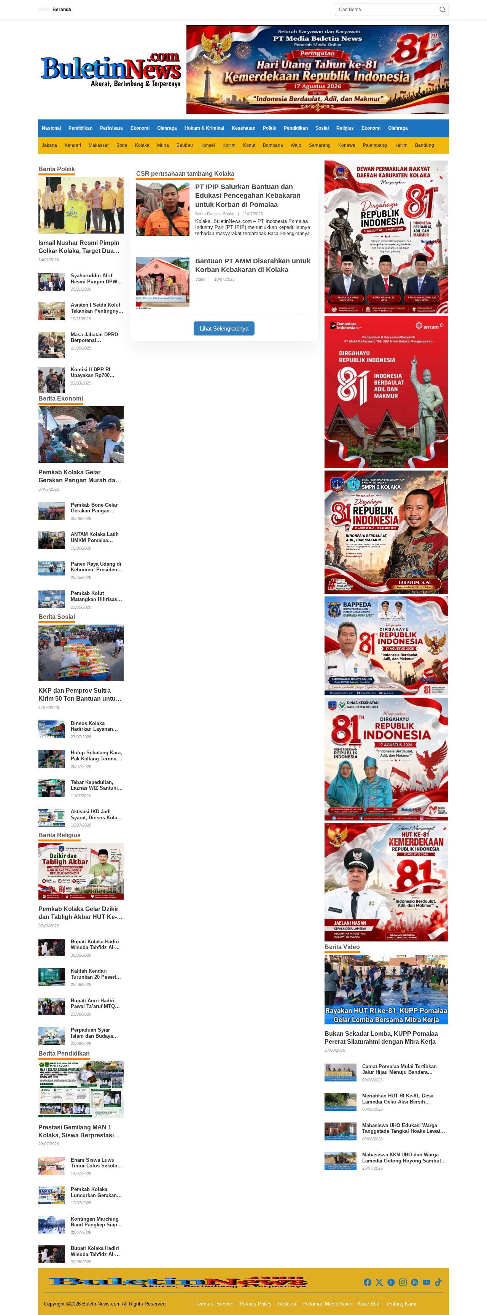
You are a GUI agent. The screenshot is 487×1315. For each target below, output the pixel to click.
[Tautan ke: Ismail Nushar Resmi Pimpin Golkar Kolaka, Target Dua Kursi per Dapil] (81, 205)
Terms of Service (214, 1304)
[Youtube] (426, 1282)
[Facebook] (367, 1282)
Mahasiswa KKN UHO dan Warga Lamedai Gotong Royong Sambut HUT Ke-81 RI (401, 1158)
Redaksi (287, 1304)
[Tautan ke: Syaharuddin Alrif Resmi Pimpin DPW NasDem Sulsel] (51, 281)
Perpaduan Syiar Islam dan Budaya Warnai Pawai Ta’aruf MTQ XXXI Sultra (95, 1033)
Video (200, 279)
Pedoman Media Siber (326, 1304)
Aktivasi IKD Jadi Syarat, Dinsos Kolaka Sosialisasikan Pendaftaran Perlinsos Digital (97, 814)
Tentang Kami (401, 1304)
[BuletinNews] (112, 69)
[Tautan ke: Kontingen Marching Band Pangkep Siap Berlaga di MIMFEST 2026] (51, 1224)
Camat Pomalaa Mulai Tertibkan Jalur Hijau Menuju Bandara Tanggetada (399, 1069)
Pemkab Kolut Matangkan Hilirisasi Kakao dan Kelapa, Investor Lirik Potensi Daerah (96, 596)
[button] (442, 9)
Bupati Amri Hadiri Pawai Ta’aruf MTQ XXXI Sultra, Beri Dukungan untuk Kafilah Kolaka (93, 1004)
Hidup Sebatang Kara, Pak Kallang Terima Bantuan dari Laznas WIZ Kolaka (96, 756)
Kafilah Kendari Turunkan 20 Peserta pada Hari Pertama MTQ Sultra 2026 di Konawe (95, 974)
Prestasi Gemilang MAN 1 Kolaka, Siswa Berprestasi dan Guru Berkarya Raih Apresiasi (76, 1132)
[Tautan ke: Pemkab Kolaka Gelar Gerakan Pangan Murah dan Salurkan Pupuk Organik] (81, 434)
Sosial (228, 213)
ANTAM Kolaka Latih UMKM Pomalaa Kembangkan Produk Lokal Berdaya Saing (95, 537)
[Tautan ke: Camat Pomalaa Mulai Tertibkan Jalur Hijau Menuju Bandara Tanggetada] (340, 1072)
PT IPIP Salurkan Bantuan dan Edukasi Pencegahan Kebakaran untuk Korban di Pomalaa (248, 195)
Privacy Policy (256, 1304)
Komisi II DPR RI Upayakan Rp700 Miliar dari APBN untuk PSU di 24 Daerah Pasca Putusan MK (90, 372)
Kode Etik (368, 1304)
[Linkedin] (415, 1282)
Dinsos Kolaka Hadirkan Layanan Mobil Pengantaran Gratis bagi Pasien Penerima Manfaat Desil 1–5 (93, 726)
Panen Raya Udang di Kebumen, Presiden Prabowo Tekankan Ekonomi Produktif (96, 567)
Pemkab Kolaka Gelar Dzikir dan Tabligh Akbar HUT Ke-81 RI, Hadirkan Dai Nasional (79, 913)
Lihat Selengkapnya (224, 328)
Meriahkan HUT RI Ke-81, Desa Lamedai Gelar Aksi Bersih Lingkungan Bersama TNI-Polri (398, 1099)
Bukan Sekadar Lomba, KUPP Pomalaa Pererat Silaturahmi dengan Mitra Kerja (381, 1037)
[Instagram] (403, 1282)
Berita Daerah (208, 213)
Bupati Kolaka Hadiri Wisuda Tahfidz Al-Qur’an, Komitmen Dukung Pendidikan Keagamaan (95, 945)
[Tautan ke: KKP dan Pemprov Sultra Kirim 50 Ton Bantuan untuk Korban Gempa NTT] (81, 653)
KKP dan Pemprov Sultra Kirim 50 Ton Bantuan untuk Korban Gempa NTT (78, 695)
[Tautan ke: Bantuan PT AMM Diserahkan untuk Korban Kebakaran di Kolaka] (162, 283)
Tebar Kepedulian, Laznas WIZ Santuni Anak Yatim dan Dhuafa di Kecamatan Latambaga (96, 785)
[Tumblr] (391, 1282)
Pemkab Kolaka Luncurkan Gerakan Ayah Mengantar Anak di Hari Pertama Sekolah (96, 1192)
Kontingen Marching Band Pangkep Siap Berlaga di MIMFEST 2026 (95, 1222)
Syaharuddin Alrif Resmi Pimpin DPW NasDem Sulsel (94, 279)
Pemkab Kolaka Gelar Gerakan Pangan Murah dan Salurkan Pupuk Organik (78, 477)
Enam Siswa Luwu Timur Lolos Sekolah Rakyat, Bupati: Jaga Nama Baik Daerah (95, 1163)
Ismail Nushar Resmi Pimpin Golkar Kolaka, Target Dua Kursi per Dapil (78, 247)
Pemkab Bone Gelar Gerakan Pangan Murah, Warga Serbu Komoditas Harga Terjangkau (95, 508)
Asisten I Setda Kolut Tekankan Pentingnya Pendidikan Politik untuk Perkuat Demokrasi (96, 308)
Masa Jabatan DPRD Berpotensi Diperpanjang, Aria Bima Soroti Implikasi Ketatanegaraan (96, 337)
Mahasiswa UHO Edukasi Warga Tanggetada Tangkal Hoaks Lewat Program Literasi (401, 1128)
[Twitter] (379, 1282)
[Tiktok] (438, 1282)
